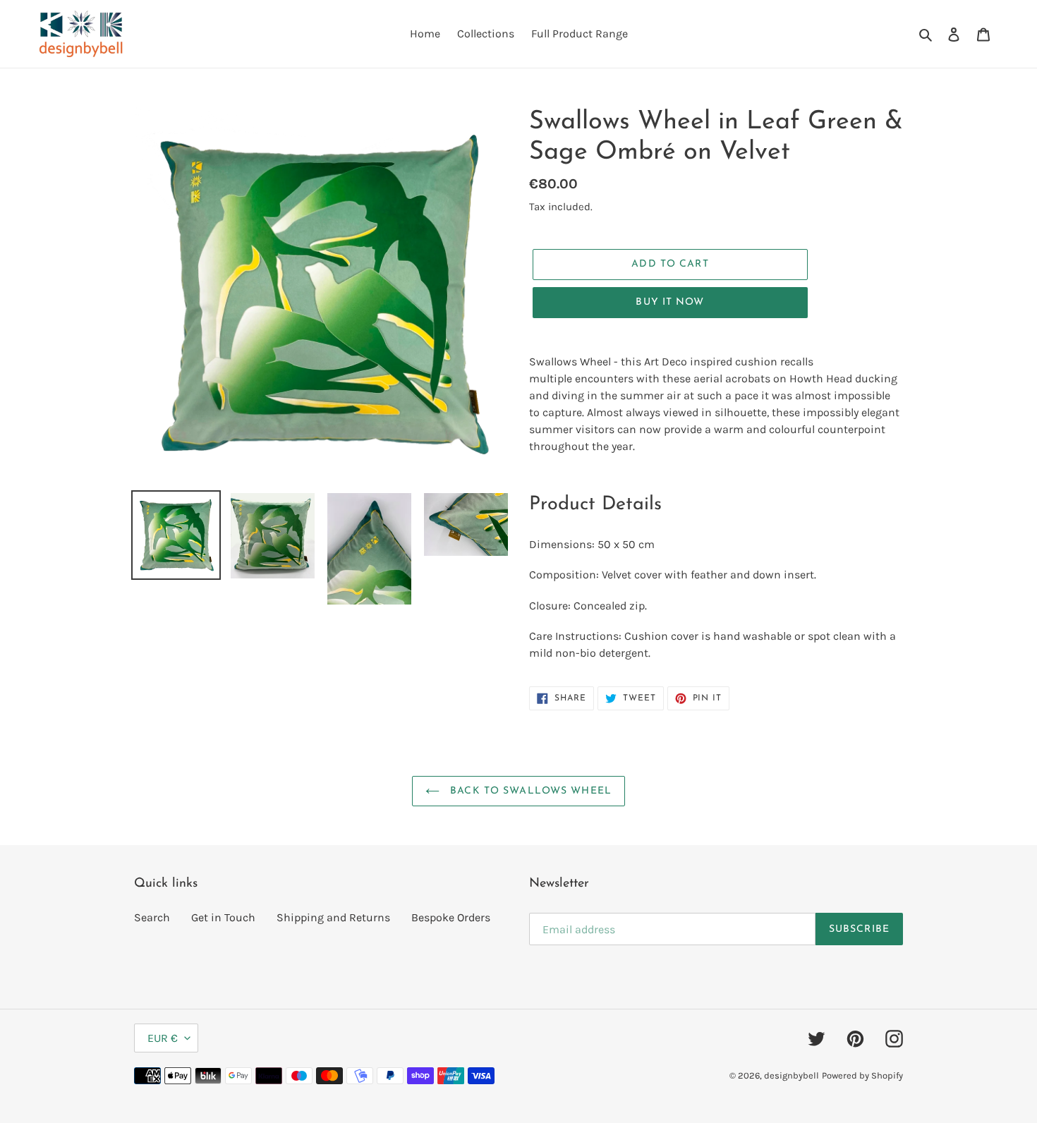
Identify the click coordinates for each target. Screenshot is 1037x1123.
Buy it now (670, 302)
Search (152, 917)
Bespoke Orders (450, 917)
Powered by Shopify (862, 1075)
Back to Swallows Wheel (529, 791)
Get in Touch (223, 917)
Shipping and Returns (333, 917)
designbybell (791, 1075)
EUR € (162, 1038)
